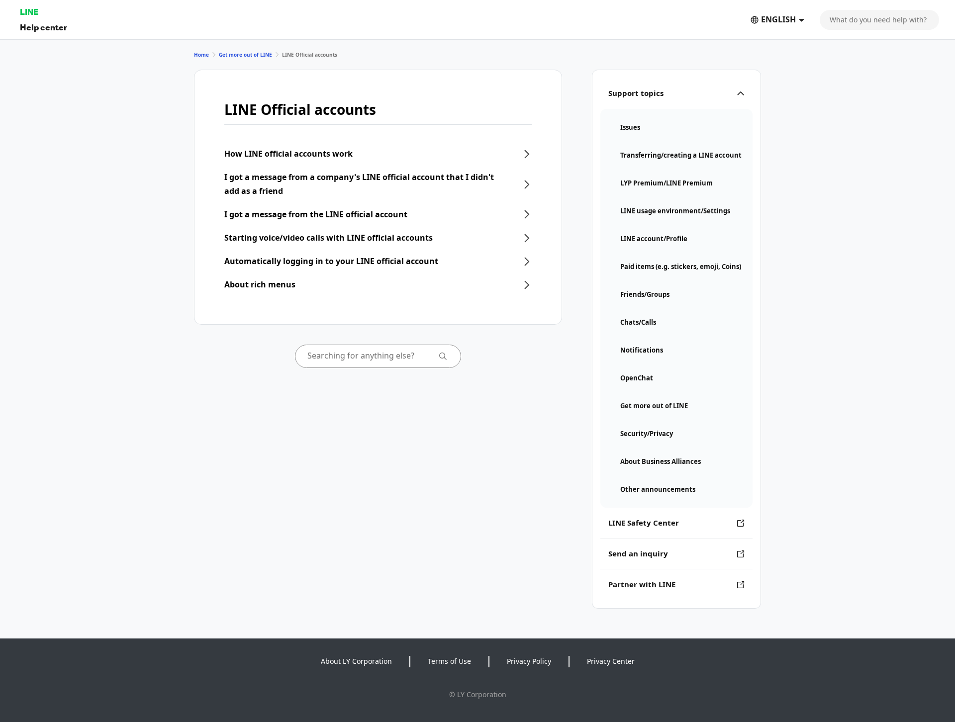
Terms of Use (449, 661)
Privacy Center (611, 661)
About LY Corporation (356, 661)
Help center (43, 27)
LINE (29, 11)
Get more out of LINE (245, 54)
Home (201, 54)
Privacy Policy (529, 661)
